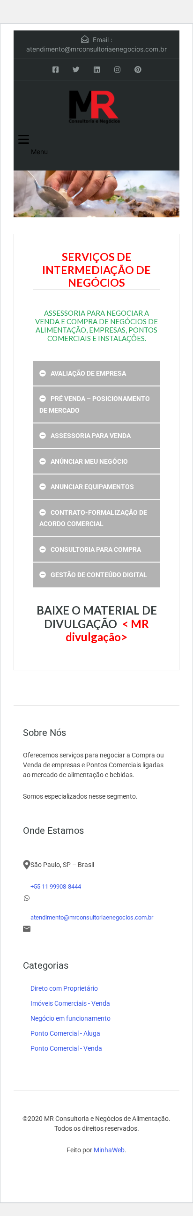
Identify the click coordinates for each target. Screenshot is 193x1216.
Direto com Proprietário (64, 988)
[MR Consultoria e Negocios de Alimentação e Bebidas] (96, 107)
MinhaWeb (109, 1150)
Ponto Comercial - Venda (66, 1048)
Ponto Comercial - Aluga (65, 1033)
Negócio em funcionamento (70, 1018)
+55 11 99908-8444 (55, 886)
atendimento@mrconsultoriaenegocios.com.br (96, 49)
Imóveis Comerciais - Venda (70, 1003)
